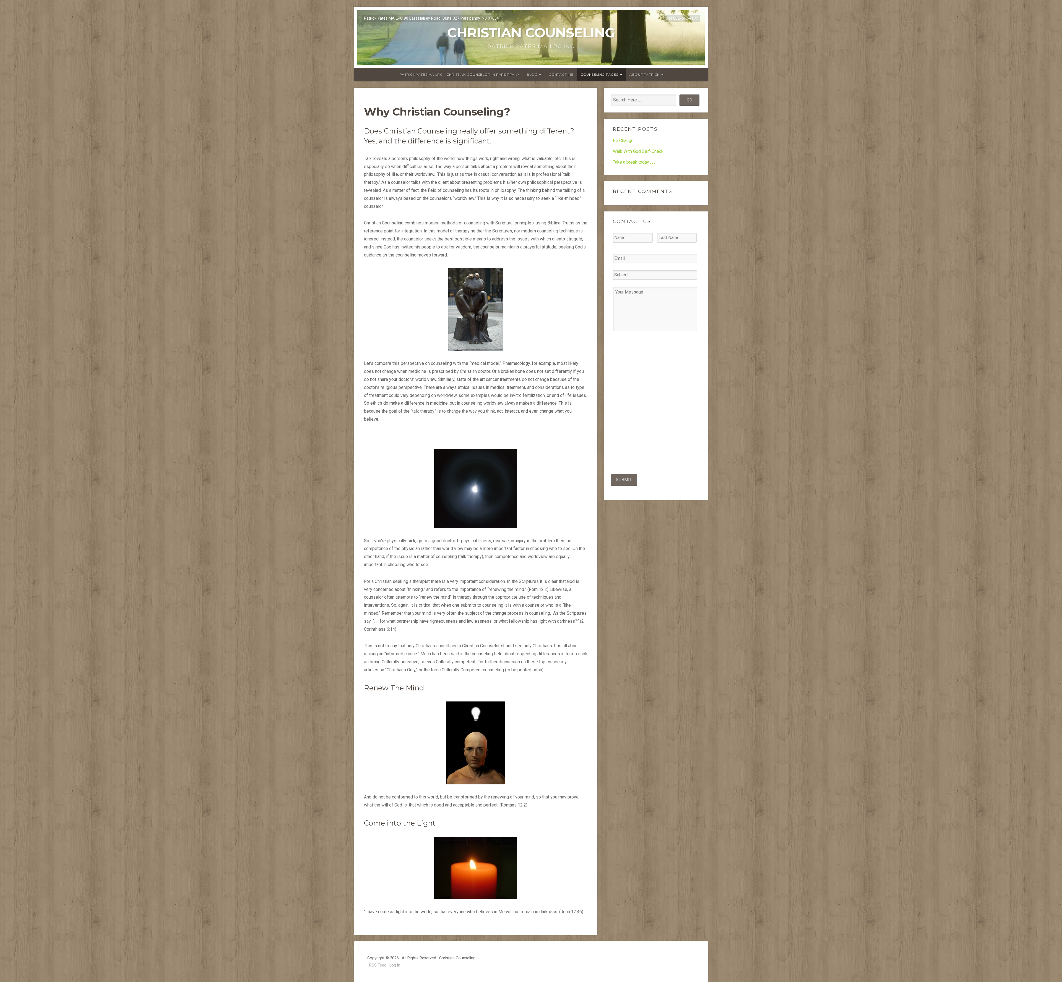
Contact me (561, 74)
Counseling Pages (599, 74)
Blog (532, 74)
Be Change (623, 140)
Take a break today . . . (634, 162)
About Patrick (644, 74)
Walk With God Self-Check (638, 151)
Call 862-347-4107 (682, 18)
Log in (394, 965)
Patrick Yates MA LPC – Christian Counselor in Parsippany (459, 74)
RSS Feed (377, 965)
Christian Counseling (531, 33)
